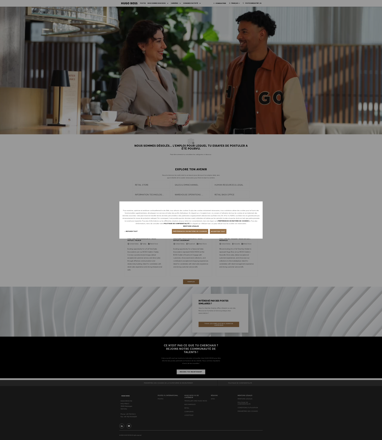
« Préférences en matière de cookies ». (234, 221)
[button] (190, 231)
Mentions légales (191, 226)
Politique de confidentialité (177, 223)
